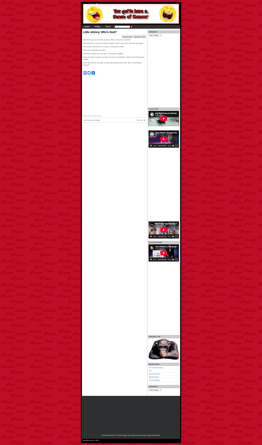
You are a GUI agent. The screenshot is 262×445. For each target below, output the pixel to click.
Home (87, 27)
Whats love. (140, 120)
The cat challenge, (154, 380)
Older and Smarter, (154, 374)
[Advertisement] (114, 96)
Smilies (97, 27)
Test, (150, 371)
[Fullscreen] (176, 146)
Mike (130, 37)
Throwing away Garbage (92, 120)
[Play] (151, 146)
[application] (164, 139)
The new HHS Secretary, (156, 367)
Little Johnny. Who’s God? (100, 32)
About (108, 27)
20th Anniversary (154, 377)
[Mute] (173, 146)
